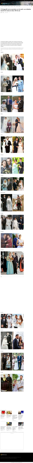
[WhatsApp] (18, 408)
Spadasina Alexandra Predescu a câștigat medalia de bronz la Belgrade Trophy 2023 (20, 427)
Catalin (3, 12)
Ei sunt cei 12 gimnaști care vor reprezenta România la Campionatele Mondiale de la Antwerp (15, 428)
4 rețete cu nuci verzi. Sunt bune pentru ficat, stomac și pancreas (9, 416)
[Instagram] (22, 0)
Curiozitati (7, 417)
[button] (31, 6)
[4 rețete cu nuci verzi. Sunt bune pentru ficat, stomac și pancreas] (9, 412)
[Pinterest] (15, 408)
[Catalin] (1, 12)
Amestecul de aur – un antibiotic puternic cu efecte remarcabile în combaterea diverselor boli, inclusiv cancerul (9, 427)
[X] (23, 0)
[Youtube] (24, 0)
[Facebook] (20, 0)
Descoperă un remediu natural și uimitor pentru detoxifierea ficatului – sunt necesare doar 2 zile (3, 427)
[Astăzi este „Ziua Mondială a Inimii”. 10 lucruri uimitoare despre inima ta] (3, 412)
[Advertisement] (12, 34)
